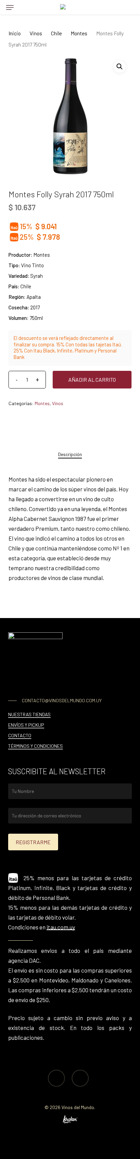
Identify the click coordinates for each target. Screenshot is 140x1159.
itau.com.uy (61, 927)
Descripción (70, 454)
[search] (23, 7)
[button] (10, 7)
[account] (114, 7)
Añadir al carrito (92, 379)
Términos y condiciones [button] (35, 746)
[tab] (70, 454)
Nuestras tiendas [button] (29, 714)
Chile (56, 33)
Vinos (36, 33)
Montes (79, 33)
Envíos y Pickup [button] (26, 725)
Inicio (14, 33)
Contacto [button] (19, 735)
